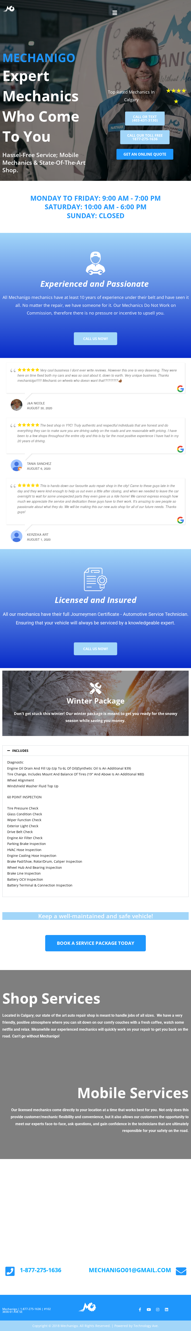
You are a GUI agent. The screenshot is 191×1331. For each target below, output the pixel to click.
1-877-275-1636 (40, 1270)
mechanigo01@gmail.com (130, 1270)
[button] (115, 12)
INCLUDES (20, 750)
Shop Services (51, 998)
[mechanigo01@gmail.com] (181, 1271)
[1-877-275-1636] (10, 1271)
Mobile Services (133, 1092)
